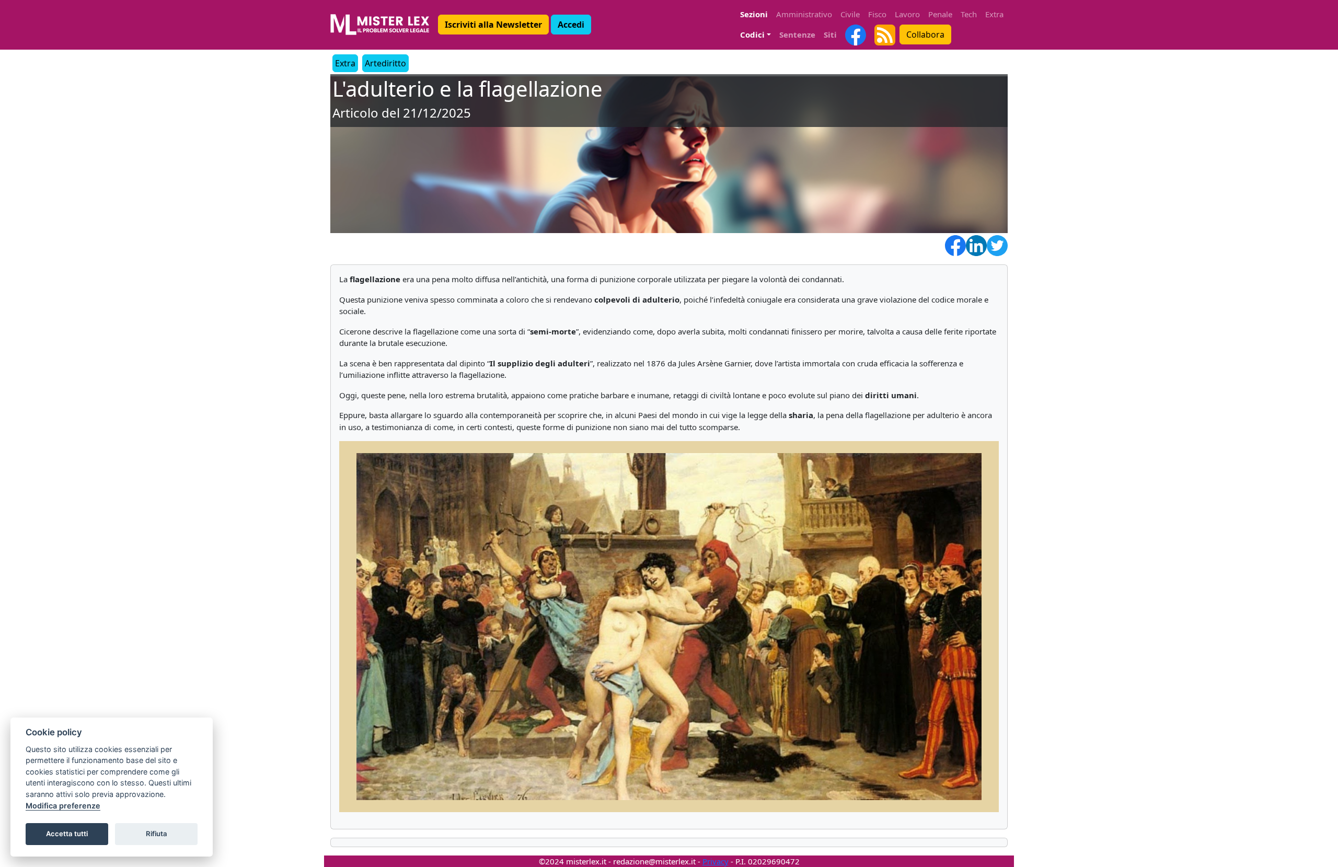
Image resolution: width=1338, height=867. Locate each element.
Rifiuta (156, 833)
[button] (493, 24)
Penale (940, 14)
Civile (850, 14)
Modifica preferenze (63, 805)
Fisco (877, 14)
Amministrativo (804, 14)
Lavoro (907, 14)
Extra (994, 14)
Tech (969, 14)
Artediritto (385, 63)
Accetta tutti (67, 833)
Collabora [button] (925, 34)
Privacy (715, 861)
